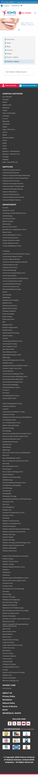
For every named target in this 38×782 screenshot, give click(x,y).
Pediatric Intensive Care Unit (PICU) (14, 531)
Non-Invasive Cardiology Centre (13, 471)
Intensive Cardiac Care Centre (12, 368)
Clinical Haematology (9, 270)
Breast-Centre (7, 232)
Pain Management (8, 507)
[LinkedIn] (28, 723)
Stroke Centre (7, 637)
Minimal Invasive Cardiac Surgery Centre (15, 436)
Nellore (5, 102)
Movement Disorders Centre (12, 439)
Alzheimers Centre (8, 210)
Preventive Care (8, 583)
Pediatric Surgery (8, 559)
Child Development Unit (10, 264)
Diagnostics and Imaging (10, 300)
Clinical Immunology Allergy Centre (14, 273)
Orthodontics (7, 491)
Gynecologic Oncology (10, 344)
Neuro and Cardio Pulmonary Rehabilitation (17, 452)
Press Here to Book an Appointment (27, 2)
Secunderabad (7, 97)
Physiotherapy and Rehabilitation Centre (15, 578)
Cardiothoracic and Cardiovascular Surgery (16, 254)
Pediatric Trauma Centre (10, 561)
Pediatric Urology (8, 564)
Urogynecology (7, 661)
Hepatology (6, 357)
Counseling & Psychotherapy (12, 284)
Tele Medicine (7, 650)
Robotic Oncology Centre (11, 613)
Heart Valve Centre (8, 349)
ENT (4, 322)
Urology (5, 669)
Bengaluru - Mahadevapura (11, 151)
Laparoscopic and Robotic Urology (14, 411)
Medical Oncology (8, 428)
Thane (4, 146)
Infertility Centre (8, 363)
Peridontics (6, 575)
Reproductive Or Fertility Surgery (13, 608)
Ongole (5, 110)
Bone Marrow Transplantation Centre (14, 229)
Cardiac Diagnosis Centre (11, 243)
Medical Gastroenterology (11, 425)
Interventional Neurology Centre (13, 379)
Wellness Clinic (7, 675)
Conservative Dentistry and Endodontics (15, 278)
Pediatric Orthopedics (9, 548)
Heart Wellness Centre (10, 352)
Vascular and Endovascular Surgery (14, 672)
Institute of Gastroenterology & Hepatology (16, 175)
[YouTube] (24, 723)
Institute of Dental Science (11, 172)
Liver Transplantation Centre (12, 422)
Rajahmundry (7, 105)
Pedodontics (7, 572)
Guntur (5, 140)
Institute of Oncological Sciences (13, 183)
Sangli (4, 143)
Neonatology (7, 447)
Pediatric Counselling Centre (12, 523)
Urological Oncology (9, 664)
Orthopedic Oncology (9, 496)
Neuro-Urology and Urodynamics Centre (16, 461)
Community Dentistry (10, 275)
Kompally (6, 156)
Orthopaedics (7, 493)
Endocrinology (7, 316)
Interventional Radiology (10, 384)
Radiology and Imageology (11, 599)
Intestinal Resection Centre (11, 387)
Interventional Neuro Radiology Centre (15, 376)
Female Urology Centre (10, 327)
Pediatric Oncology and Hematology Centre (17, 542)
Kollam (5, 148)
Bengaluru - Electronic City (11, 154)
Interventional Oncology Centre (13, 382)
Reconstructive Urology (10, 602)
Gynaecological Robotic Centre (12, 341)
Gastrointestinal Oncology (11, 333)
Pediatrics (6, 569)
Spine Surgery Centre (9, 631)
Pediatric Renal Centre (10, 551)
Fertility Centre (7, 330)
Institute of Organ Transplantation (13, 186)
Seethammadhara (8, 137)
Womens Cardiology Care (11, 680)
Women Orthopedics (9, 678)
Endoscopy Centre (8, 319)
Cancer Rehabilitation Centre (12, 235)
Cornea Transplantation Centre (12, 281)
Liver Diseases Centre (9, 420)
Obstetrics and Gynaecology (11, 477)
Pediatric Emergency (9, 526)
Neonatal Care (7, 444)
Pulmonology (7, 594)
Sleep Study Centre (9, 621)
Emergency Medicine (9, 311)
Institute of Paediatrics (10, 192)
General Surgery (8, 335)
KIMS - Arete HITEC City (10, 162)
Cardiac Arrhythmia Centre (11, 240)
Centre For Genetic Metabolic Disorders (15, 262)
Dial (9, 2)
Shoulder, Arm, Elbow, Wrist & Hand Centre (16, 618)
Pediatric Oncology (9, 540)
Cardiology (6, 251)
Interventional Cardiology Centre (13, 374)
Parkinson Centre (8, 515)
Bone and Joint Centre (10, 227)
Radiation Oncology (9, 597)
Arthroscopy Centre (9, 218)
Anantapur (6, 116)
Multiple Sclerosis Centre (10, 441)
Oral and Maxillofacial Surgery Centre (14, 482)
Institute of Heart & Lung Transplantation (15, 178)
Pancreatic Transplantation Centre (13, 512)
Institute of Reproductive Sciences (13, 197)
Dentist (5, 292)
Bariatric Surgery (8, 221)
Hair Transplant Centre (10, 346)
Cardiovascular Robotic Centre (12, 256)
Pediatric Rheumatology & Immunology (15, 556)
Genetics (5, 338)
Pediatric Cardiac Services (11, 521)
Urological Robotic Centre (11, 667)
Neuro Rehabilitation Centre (11, 458)
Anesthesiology (7, 216)
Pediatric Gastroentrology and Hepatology (16, 529)
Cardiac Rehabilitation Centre (12, 246)
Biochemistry (7, 224)
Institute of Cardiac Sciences (11, 170)
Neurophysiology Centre (10, 466)
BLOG (5, 710)
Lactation (6, 409)
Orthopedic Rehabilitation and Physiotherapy (17, 499)
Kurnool (5, 118)
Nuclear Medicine (8, 474)
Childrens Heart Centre (10, 267)
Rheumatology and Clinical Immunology (15, 610)
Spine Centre (7, 629)
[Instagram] (19, 723)
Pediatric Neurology (9, 534)
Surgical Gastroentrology (10, 639)
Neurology (6, 463)
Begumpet (6, 121)
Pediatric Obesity (8, 537)
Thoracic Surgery (8, 653)
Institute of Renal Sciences (11, 194)
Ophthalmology (8, 480)
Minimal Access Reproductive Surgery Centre (17, 433)
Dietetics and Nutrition (10, 305)
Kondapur (6, 99)
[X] (14, 723)
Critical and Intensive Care (11, 286)
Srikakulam (6, 107)
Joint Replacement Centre (11, 395)
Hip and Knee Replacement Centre (14, 360)
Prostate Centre (8, 586)
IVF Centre (6, 393)
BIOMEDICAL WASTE (12, 713)
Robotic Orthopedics (9, 616)
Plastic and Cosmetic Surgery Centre (14, 580)
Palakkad (5, 159)
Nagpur (5, 127)
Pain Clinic (6, 504)
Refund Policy (9, 703)
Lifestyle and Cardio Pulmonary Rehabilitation (17, 417)
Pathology (6, 518)
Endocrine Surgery (8, 314)
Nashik (5, 135)
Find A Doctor (7, 688)
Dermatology (7, 294)
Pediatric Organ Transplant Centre (13, 545)
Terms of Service (10, 706)
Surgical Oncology (8, 642)
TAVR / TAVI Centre (9, 648)
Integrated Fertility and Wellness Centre (15, 365)
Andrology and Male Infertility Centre (14, 213)
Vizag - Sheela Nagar (9, 113)
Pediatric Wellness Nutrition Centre (14, 567)
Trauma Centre (7, 659)
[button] (16, 5)
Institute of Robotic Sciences (12, 200)
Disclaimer (7, 700)
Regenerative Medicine (10, 605)
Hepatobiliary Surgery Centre (12, 354)
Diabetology (6, 297)
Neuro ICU (6, 455)
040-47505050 (26, 13)
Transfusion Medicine (9, 656)
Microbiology (7, 431)
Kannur (5, 132)
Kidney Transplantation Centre (12, 403)
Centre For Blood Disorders (11, 259)
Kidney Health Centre (9, 398)
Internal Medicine (8, 371)
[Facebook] (10, 723)
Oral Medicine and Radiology (12, 485)
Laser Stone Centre (9, 414)
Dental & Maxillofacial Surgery (12, 289)
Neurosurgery (7, 469)
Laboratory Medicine (9, 406)
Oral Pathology (7, 488)
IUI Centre (6, 390)
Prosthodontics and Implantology (13, 588)
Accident (5, 207)
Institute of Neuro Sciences (11, 181)
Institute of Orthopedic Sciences (13, 189)
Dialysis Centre (7, 303)
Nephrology (6, 450)
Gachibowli (6, 124)
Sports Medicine (8, 634)
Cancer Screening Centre (10, 237)
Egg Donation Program (10, 308)
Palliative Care (7, 510)
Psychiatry (6, 591)
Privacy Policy (9, 696)
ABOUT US (7, 693)
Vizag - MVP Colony (9, 129)
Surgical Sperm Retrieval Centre (13, 645)
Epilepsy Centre (7, 324)
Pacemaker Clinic (8, 501)
